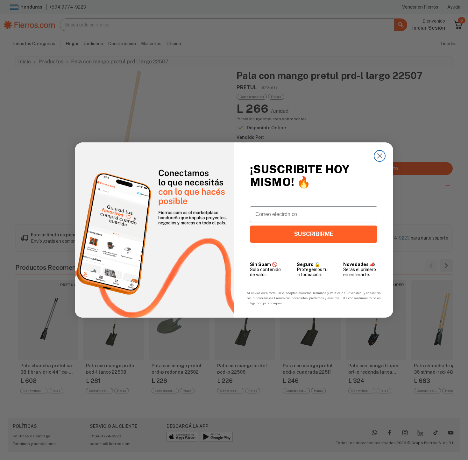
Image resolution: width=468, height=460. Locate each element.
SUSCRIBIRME (313, 234)
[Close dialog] (379, 156)
